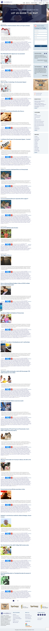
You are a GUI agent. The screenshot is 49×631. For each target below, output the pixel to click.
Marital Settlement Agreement (14, 45)
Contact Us (27, 621)
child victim (28, 511)
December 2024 (37, 150)
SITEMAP (32, 629)
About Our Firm (27, 614)
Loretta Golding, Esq (28, 618)
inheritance (24, 44)
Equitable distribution (24, 49)
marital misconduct (12, 193)
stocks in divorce (14, 50)
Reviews (40, 2)
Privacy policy (39, 619)
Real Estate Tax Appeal (4, 77)
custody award (12, 396)
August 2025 (36, 140)
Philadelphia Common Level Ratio (10, 74)
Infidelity (20, 44)
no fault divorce (21, 193)
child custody (25, 395)
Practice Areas (34, 2)
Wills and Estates (15, 622)
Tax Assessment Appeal (16, 617)
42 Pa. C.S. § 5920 (16, 511)
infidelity (23, 597)
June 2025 (36, 143)
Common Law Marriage (4, 43)
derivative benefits (17, 134)
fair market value (10, 164)
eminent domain (20, 453)
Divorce (12, 43)
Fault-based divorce (5, 193)
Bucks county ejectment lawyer (39, 125)
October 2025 (37, 137)
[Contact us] (1, 310)
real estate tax (15, 164)
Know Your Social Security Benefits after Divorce (12, 111)
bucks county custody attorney (39, 121)
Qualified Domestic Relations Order (18, 103)
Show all (36, 130)
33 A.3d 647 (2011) (16, 395)
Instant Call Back (40, 25)
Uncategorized (7, 48)
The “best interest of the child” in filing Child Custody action (15, 545)
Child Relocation (25, 42)
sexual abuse (3, 424)
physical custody (3, 337)
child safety (7, 396)
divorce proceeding (21, 308)
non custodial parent (22, 396)
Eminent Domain (16, 43)
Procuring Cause (7, 248)
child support (6, 222)
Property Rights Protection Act (11, 454)
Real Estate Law (9, 104)
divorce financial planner (7, 308)
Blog (44, 2)
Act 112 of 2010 (21, 395)
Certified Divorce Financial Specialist (12, 49)
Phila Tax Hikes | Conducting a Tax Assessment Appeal (13, 82)
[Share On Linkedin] (1, 308)
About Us (27, 2)
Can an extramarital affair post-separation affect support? (14, 198)
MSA (24, 45)
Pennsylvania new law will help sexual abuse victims (13, 489)
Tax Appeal (10, 77)
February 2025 (37, 147)
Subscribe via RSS (38, 94)
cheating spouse (19, 42)
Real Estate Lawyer (16, 615)
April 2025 (36, 146)
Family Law (12, 44)
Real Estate (26, 103)
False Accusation (7, 44)
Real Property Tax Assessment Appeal (25, 164)
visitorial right (9, 337)
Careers (47, 2)
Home (24, 2)
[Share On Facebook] (1, 304)
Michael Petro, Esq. (28, 617)
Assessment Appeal (38, 115)
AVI (15, 42)
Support (24, 104)
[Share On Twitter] (1, 306)
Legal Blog (6, 45)
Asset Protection (37, 117)
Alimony (22, 98)
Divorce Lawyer (14, 308)
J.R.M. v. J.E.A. (16, 396)
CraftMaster (5, 164)
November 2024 (37, 151)
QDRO (11, 103)
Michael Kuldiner (20, 50)
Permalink (2, 42)
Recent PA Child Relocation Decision (9, 227)
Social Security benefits (27, 134)
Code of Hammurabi (17, 278)
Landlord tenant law (19, 246)
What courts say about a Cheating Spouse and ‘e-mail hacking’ (15, 342)
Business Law (37, 126)
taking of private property (21, 454)
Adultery (21, 192)
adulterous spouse (17, 192)
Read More (29, 42)
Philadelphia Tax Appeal (19, 74)
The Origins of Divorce (6, 255)
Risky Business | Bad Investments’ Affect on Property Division (15, 25)
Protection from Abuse (6, 103)
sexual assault (7, 424)
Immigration (16, 44)
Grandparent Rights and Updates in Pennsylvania (12, 313)
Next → (18, 600)
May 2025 (36, 144)
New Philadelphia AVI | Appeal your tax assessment (13, 53)
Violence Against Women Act (16, 424)
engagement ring (22, 43)
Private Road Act (3, 454)
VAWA (11, 424)
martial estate (21, 45)
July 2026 (36, 136)
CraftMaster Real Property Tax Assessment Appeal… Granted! (16, 139)
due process (16, 453)
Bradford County (16, 163)
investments (3, 50)
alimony (24, 192)
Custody (9, 43)
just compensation (26, 453)
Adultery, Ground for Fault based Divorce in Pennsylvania (14, 169)
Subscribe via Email (39, 93)
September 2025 (37, 139)
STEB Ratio (21, 104)
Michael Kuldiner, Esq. (28, 615)
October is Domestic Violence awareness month (12, 400)
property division (8, 50)
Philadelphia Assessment (5, 247)
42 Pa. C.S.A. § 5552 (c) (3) (22, 511)
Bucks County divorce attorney (19, 48)
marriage (17, 193)
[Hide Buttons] (0, 311)
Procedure (25, 74)
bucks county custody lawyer (39, 122)
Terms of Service (39, 618)
